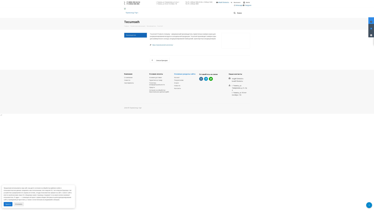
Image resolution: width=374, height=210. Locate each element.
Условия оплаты (156, 74)
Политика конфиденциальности (157, 84)
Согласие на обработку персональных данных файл (159, 91)
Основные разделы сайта (184, 74)
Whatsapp (239, 5)
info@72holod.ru (223, 2)
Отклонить (18, 204)
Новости (127, 80)
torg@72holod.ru (237, 79)
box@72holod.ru (237, 81)
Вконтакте (236, 2)
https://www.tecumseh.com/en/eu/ (162, 45)
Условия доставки (155, 77)
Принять (8, 204)
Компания (128, 74)
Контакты (177, 88)
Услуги (176, 83)
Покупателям (178, 80)
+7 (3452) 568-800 (132, 4)
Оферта (152, 87)
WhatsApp (211, 79)
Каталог (177, 77)
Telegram (248, 5)
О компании (128, 77)
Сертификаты (129, 83)
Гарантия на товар (155, 80)
